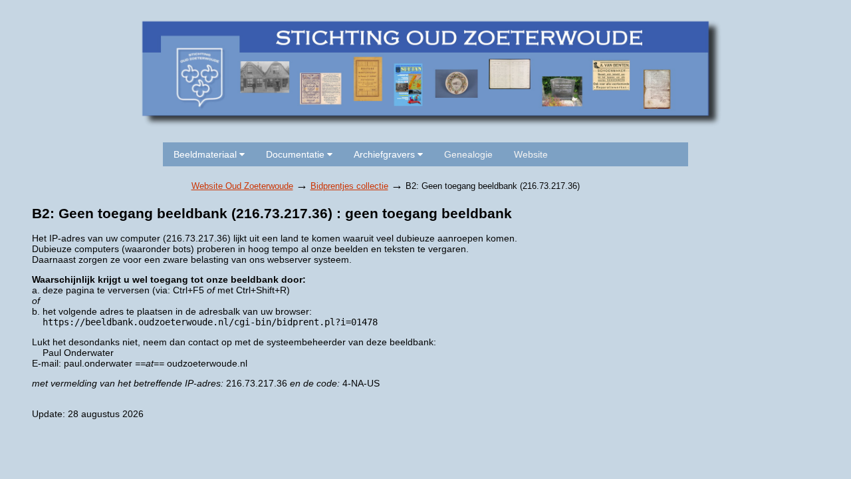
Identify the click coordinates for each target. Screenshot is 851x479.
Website (531, 154)
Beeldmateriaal (206, 154)
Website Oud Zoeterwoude (242, 186)
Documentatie (296, 154)
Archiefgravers (386, 154)
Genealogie (468, 154)
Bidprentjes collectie (349, 186)
